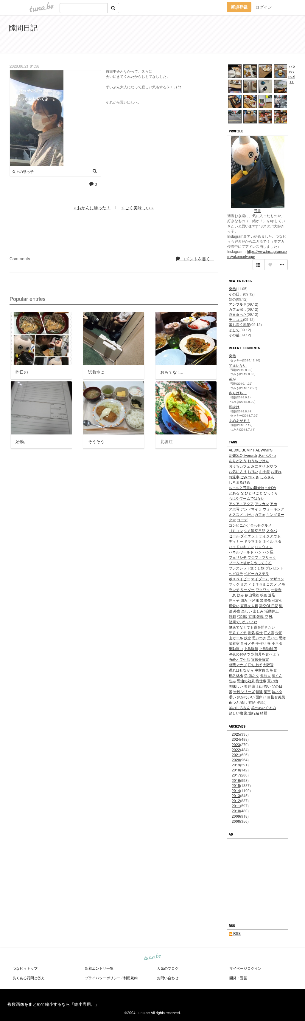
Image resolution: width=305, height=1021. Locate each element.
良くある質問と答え (29, 977)
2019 (236, 764)
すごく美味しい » (137, 208)
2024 (236, 739)
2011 (236, 805)
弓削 (257, 210)
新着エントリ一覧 (99, 968)
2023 (236, 744)
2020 (236, 759)
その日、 (236, 293)
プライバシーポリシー (103, 977)
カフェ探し (238, 309)
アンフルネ (238, 304)
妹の (232, 298)
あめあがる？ (239, 420)
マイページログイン (245, 968)
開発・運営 (238, 977)
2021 (236, 754)
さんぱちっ (238, 392)
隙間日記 (23, 27)
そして (234, 329)
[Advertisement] (227, 35)
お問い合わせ (167, 977)
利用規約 (130, 977)
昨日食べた (238, 314)
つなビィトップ (25, 968)
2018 (236, 769)
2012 (236, 800)
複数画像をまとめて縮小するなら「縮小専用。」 (53, 1004)
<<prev (292, 69)
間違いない (238, 365)
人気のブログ (167, 968)
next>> (291, 79)
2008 (236, 821)
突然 (232, 288)
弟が (232, 378)
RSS (236, 933)
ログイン (263, 7)
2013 (236, 795)
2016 (236, 780)
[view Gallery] (258, 264)
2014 (236, 790)
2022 (236, 749)
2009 (236, 816)
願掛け (234, 406)
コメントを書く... (197, 259)
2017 (236, 774)
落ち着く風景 (239, 324)
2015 (236, 785)
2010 (236, 810)
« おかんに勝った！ (92, 208)
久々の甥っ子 (23, 171)
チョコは (236, 319)
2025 (236, 734)
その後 (234, 334)
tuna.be (152, 957)
